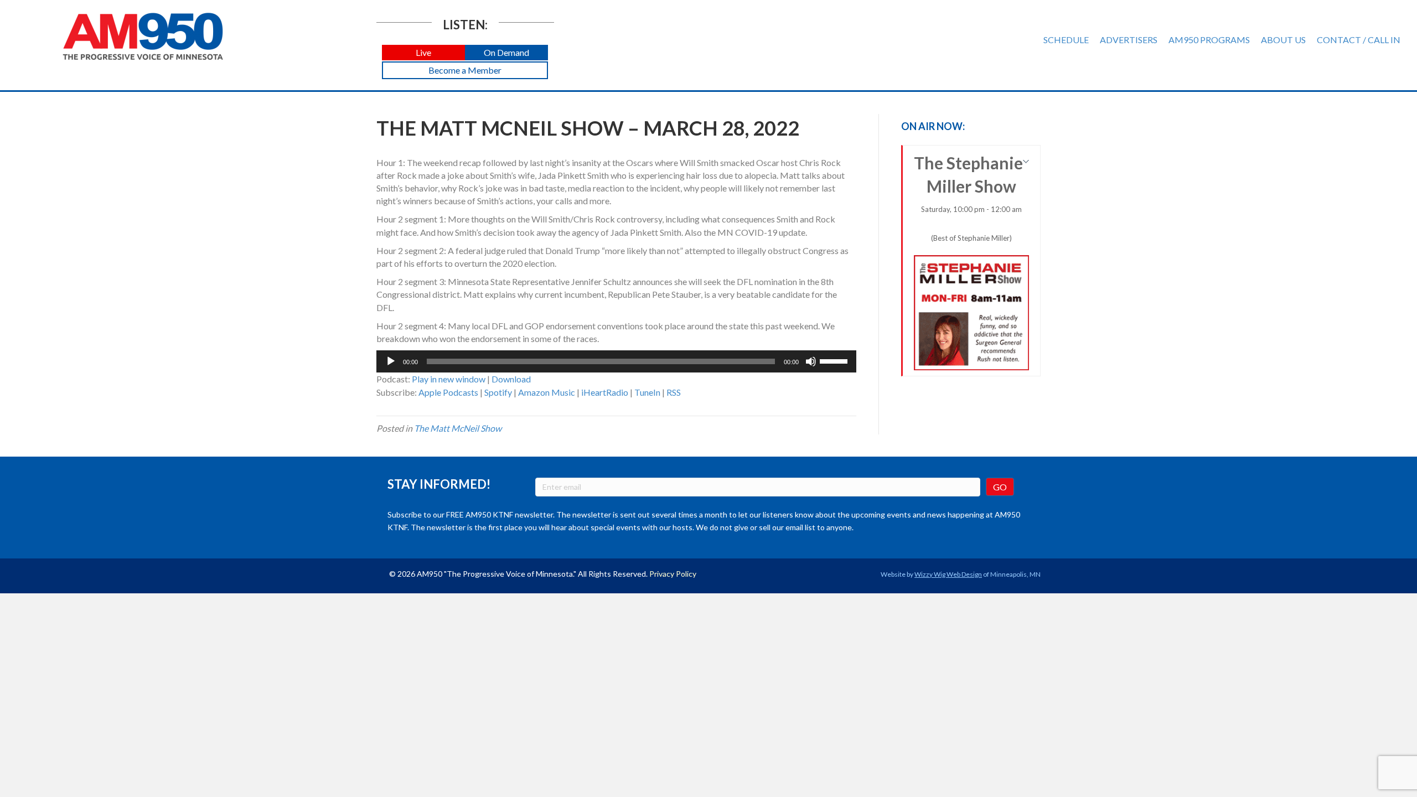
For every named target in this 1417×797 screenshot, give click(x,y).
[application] (616, 361)
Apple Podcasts (448, 392)
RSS (673, 392)
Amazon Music (546, 392)
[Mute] (810, 361)
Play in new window (448, 379)
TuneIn (647, 392)
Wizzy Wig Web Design (948, 574)
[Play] (390, 361)
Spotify (498, 392)
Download (511, 379)
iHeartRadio (604, 392)
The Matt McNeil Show (457, 428)
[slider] (835, 360)
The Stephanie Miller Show (968, 197)
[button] (423, 53)
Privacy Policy (672, 573)
